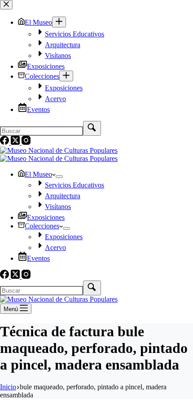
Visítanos (58, 206)
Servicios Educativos (74, 185)
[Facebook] (5, 276)
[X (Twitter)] (16, 276)
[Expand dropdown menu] (59, 176)
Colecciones (42, 226)
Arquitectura (62, 196)
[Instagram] (26, 276)
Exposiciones (46, 217)
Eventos (38, 258)
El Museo (38, 174)
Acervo (55, 247)
